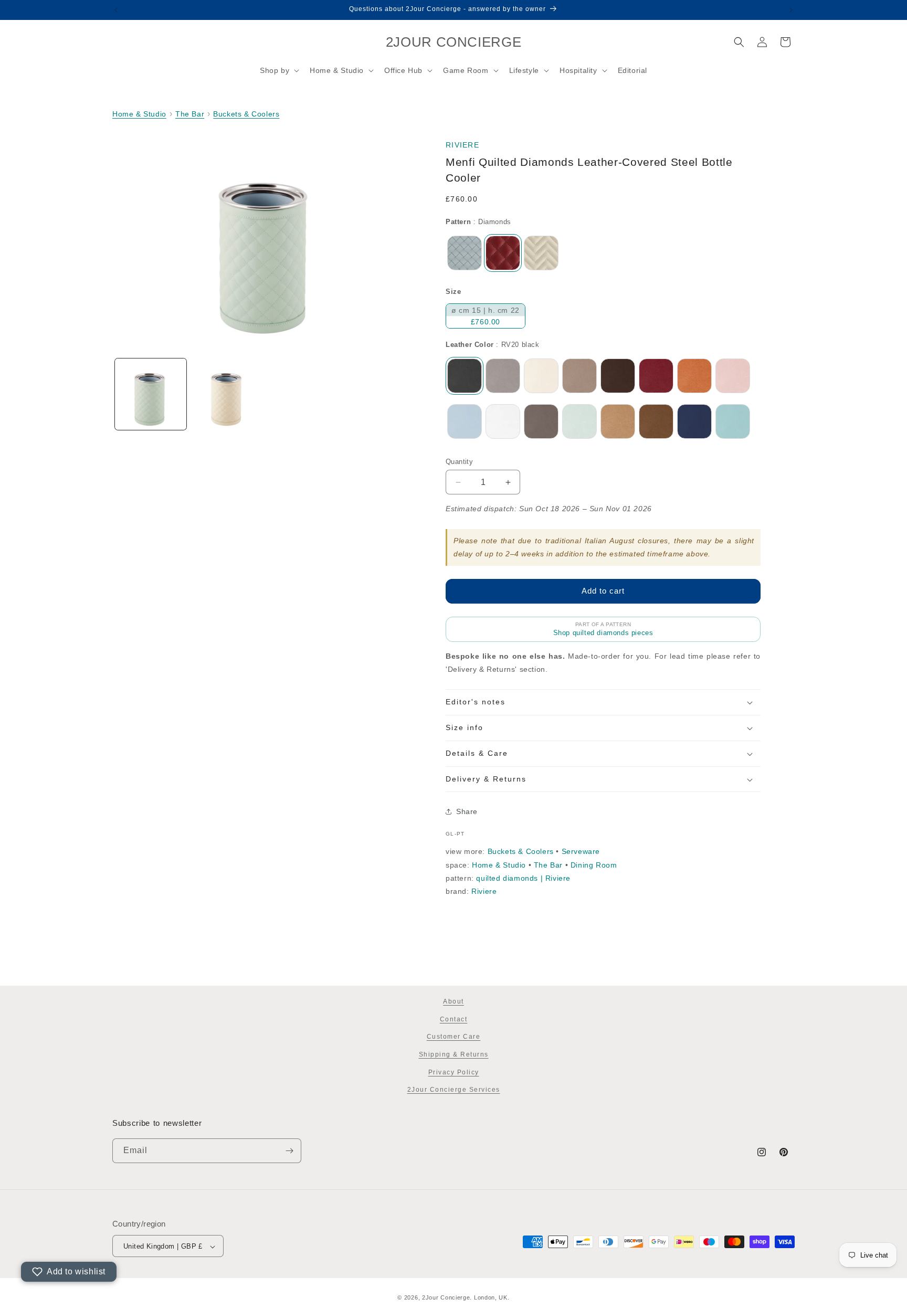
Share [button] (467, 811)
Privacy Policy (453, 1072)
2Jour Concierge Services (453, 1089)
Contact (454, 1019)
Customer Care (454, 1037)
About (453, 1001)
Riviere (462, 145)
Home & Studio (139, 114)
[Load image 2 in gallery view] (227, 394)
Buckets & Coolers (246, 114)
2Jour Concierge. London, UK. (466, 1297)
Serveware (581, 851)
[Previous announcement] (116, 10)
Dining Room (594, 865)
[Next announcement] (791, 10)
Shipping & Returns (454, 1054)
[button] (278, 70)
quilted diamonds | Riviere (523, 878)
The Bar (189, 114)
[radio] (464, 253)
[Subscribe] (289, 1150)
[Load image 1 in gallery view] (150, 394)
